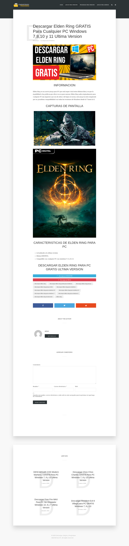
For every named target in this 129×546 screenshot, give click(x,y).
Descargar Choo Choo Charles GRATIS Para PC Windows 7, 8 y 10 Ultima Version (83, 476)
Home (61, 4)
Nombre (36, 386)
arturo (37, 40)
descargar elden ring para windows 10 (45, 290)
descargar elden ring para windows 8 (68, 293)
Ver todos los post (52, 337)
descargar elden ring (40, 283)
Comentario (36, 364)
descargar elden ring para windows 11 (69, 290)
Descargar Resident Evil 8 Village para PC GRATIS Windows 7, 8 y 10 (83, 503)
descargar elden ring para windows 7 (44, 293)
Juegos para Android (103, 4)
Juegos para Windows (71, 4)
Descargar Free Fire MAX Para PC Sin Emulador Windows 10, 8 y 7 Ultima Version (46, 503)
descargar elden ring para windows (66, 287)
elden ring (59, 296)
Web (76, 386)
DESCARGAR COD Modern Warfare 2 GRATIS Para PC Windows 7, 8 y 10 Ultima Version (46, 476)
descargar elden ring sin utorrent (43, 296)
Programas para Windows (87, 4)
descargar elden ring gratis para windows (61, 283)
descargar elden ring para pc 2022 (44, 287)
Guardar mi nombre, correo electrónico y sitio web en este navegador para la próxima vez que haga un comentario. (64, 396)
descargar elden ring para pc (83, 283)
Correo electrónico (60, 386)
